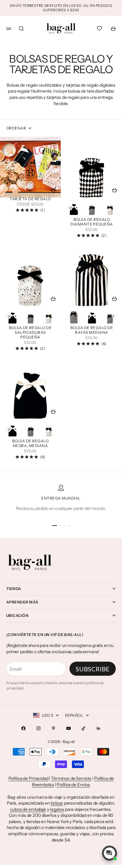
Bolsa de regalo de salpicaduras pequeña (30, 333)
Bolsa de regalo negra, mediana (30, 444)
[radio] (74, 208)
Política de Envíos (73, 784)
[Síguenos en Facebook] (23, 728)
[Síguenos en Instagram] (38, 728)
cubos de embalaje (28, 809)
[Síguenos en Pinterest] (53, 728)
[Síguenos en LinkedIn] (98, 728)
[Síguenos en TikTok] (83, 728)
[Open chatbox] (109, 853)
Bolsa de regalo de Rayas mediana (91, 331)
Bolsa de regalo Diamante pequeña (91, 222)
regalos (57, 809)
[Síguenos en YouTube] (68, 728)
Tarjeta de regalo (30, 199)
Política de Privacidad (28, 778)
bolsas (57, 803)
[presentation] (69, 208)
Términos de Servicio (71, 778)
